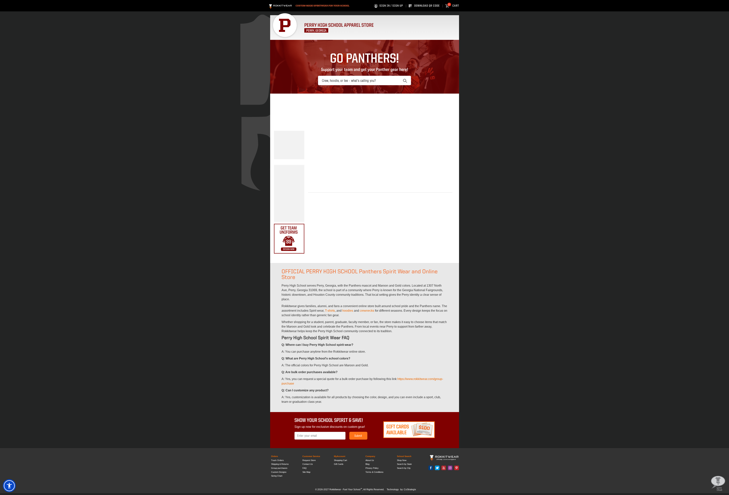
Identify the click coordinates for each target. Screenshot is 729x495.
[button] (9, 485)
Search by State (404, 464)
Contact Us (307, 464)
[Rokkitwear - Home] (280, 6)
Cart (453, 5)
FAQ (304, 468)
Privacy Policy (372, 468)
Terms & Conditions (374, 472)
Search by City (404, 468)
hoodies (347, 310)
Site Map (306, 472)
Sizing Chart (276, 476)
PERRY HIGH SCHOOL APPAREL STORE (339, 25)
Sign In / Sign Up (391, 5)
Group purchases (279, 468)
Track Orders (277, 460)
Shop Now (401, 460)
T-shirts (330, 310)
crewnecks (367, 310)
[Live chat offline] (718, 483)
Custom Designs (278, 472)
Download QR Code (427, 5)
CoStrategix (410, 489)
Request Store (309, 460)
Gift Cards (338, 464)
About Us (369, 460)
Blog (367, 464)
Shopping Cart (340, 460)
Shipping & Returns (280, 464)
